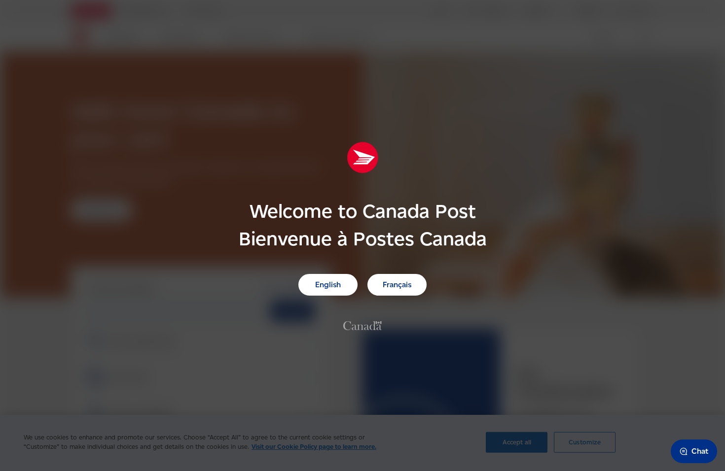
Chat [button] (699, 451)
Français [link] (397, 284)
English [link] (328, 284)
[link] (362, 325)
